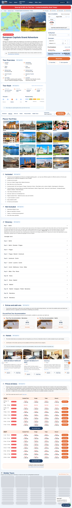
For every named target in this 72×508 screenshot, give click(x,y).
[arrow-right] (69, 17)
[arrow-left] (49, 17)
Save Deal (52, 62)
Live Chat (67, 505)
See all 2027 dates (36, 460)
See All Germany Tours (64, 474)
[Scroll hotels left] (3, 363)
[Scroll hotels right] (69, 363)
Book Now (59, 58)
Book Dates (65, 401)
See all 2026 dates (36, 428)
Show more (6, 369)
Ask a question (64, 62)
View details (27, 327)
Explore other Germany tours (37, 85)
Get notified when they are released (36, 466)
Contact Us (62, 2)
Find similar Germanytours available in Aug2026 (59, 29)
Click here (24, 394)
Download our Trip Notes (13, 54)
